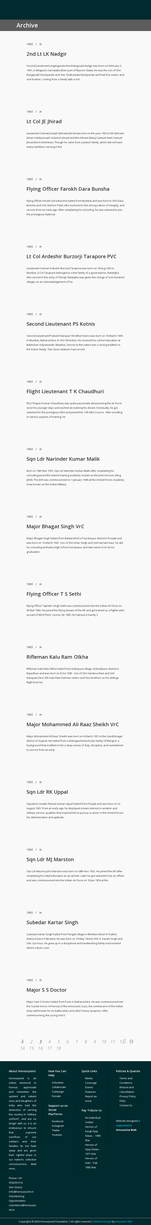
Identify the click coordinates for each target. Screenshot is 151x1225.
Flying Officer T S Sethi (54, 593)
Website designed (127, 1121)
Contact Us (126, 1105)
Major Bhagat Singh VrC (55, 526)
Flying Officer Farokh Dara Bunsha (68, 188)
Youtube (57, 1135)
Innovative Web (123, 1221)
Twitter (56, 1130)
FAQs (123, 1101)
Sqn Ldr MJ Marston (50, 859)
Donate (56, 1096)
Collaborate (59, 1087)
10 (103, 1041)
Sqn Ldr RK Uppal (47, 791)
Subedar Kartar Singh (52, 922)
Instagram (58, 1125)
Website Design (102, 1221)
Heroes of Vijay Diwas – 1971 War (93, 1149)
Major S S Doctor (47, 989)
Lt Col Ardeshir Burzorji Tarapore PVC (72, 256)
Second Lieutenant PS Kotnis (61, 323)
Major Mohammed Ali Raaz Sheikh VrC (73, 724)
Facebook (58, 1121)
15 (31, 1048)
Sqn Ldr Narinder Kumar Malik (63, 458)
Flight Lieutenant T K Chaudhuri (65, 391)
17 (49, 1048)
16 (40, 1048)
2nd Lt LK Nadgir (47, 53)
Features (90, 1092)
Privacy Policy (128, 1096)
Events (89, 1087)
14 (22, 1048)
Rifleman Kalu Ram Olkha (57, 656)
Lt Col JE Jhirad (44, 121)
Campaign (58, 1091)
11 (112, 1041)
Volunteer (58, 1082)
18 (58, 1048)
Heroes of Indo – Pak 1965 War (91, 1163)
